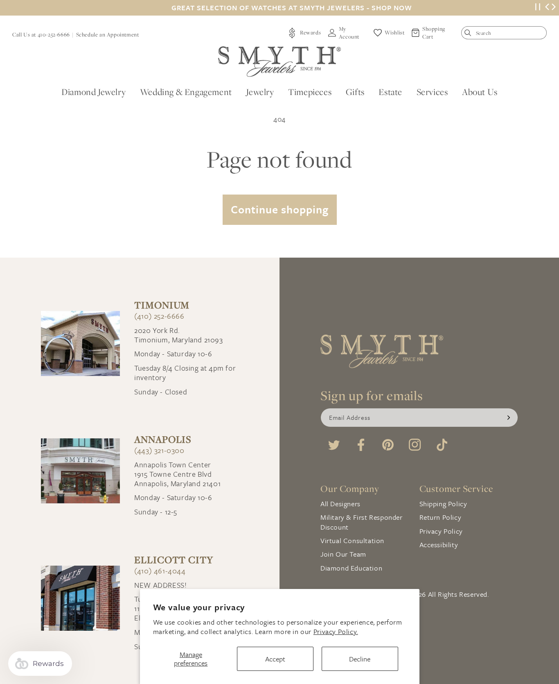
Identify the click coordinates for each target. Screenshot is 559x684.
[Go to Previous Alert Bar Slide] (547, 7)
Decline (359, 659)
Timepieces (309, 92)
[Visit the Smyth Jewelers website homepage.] (279, 61)
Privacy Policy (441, 531)
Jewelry (260, 92)
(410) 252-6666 (159, 316)
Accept (275, 659)
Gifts (355, 92)
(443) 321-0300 (159, 450)
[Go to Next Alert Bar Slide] (553, 7)
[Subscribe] (509, 417)
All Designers (340, 503)
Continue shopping (280, 209)
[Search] (469, 34)
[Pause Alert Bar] (538, 8)
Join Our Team (343, 554)
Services (432, 92)
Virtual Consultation (352, 540)
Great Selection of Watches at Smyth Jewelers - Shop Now (291, 7)
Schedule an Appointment (107, 34)
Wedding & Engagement (186, 92)
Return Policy (440, 517)
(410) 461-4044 (159, 570)
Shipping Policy (443, 503)
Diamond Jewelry (93, 92)
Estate (390, 92)
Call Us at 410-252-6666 (41, 34)
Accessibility (438, 544)
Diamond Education (351, 568)
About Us (480, 92)
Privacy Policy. (335, 631)
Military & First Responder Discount (361, 522)
